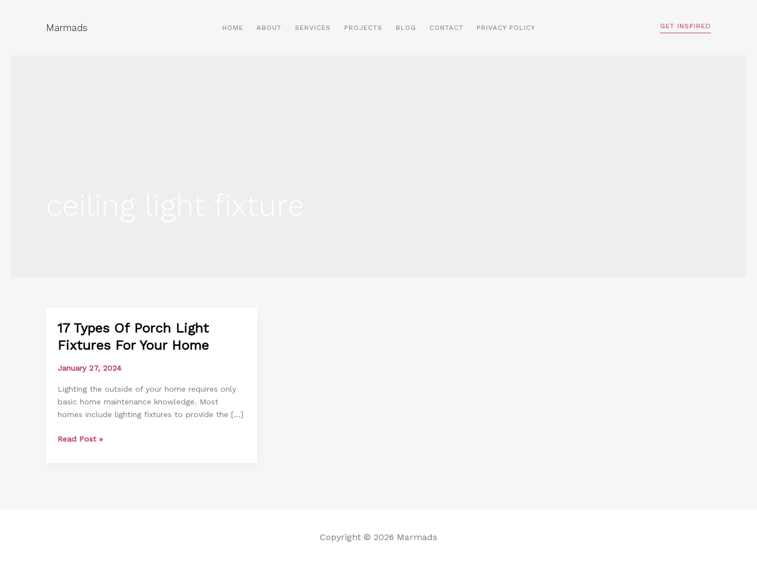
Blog (406, 28)
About (269, 28)
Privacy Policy (506, 28)
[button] (685, 28)
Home (232, 28)
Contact (446, 28)
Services (313, 28)
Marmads (67, 27)
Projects (363, 28)
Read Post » (80, 438)
